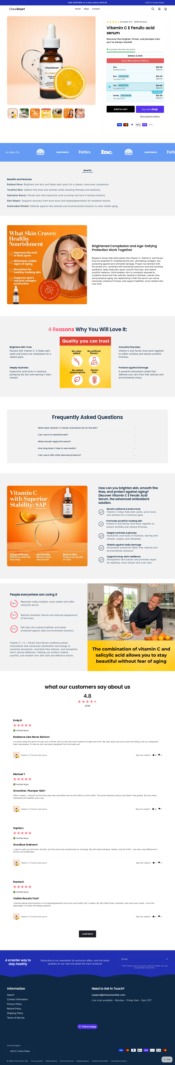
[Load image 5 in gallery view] (57, 113)
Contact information (100, 1061)
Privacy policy (37, 1061)
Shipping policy (82, 1061)
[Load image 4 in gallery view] (46, 113)
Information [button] (16, 989)
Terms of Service (15, 1017)
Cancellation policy (119, 1061)
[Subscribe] (167, 959)
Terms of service (67, 1061)
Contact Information (17, 999)
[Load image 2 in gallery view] (24, 113)
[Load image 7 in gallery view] (80, 113)
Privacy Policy (14, 1004)
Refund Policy (14, 1008)
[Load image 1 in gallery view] (13, 113)
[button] (153, 9)
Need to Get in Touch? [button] (108, 989)
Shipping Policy (15, 1013)
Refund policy (51, 1061)
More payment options (150, 116)
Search (10, 995)
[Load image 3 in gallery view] (35, 113)
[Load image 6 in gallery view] (68, 113)
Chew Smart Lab (21, 1061)
